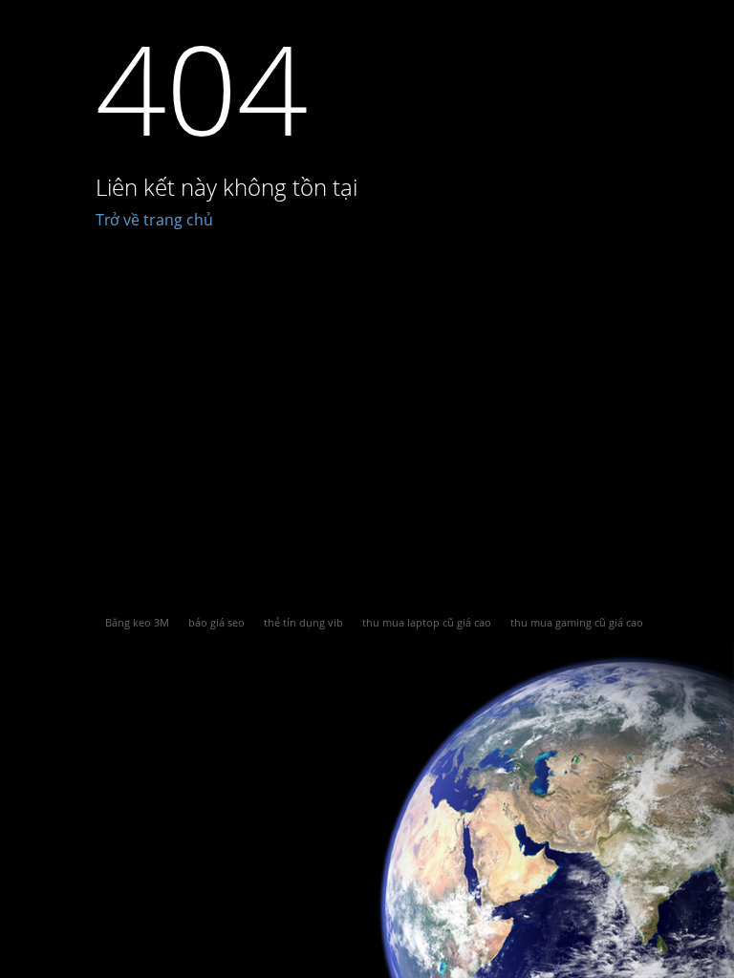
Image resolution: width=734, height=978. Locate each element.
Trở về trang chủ (154, 219)
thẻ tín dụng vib (303, 622)
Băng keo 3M (137, 622)
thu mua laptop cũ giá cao (426, 622)
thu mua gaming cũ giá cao (576, 622)
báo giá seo (216, 622)
